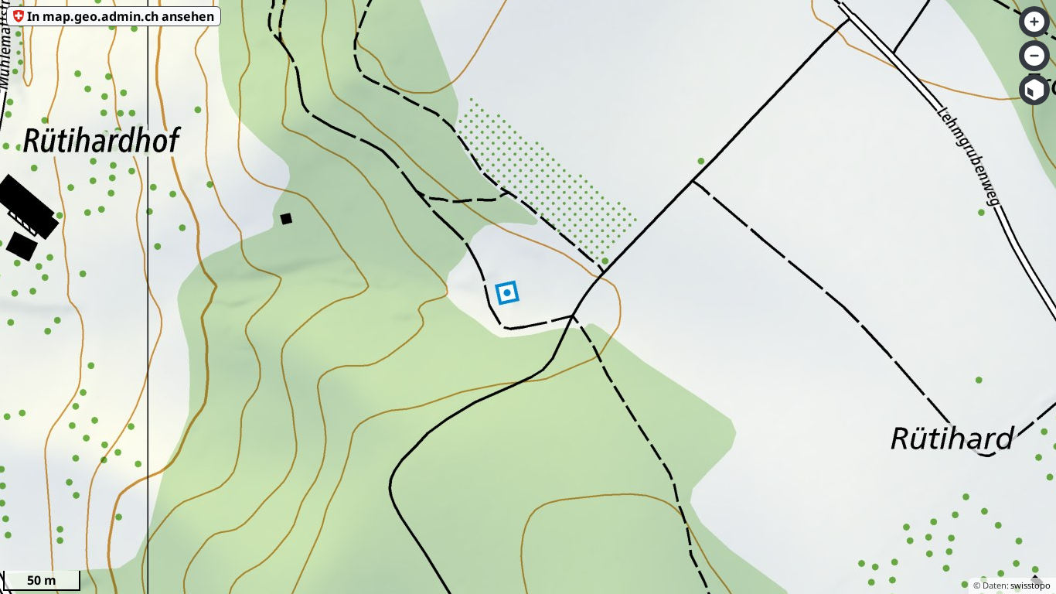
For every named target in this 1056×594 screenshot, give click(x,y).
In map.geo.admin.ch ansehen (120, 16)
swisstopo (1030, 585)
